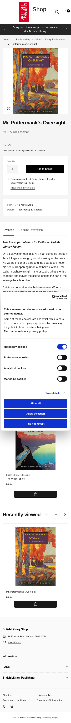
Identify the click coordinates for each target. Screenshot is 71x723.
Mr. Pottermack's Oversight (21, 591)
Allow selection (35, 413)
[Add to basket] (35, 494)
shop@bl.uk (14, 642)
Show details (52, 392)
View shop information (23, 187)
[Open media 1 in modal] (35, 81)
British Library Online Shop (30, 718)
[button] (4, 12)
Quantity (11, 161)
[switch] (62, 357)
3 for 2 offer (39, 242)
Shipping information (31, 229)
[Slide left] (4, 29)
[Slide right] (66, 29)
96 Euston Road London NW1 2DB (27, 636)
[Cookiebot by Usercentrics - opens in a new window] (52, 297)
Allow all (35, 403)
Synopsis (8, 229)
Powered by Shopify (50, 718)
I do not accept (35, 423)
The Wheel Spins (15, 478)
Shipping (20, 150)
